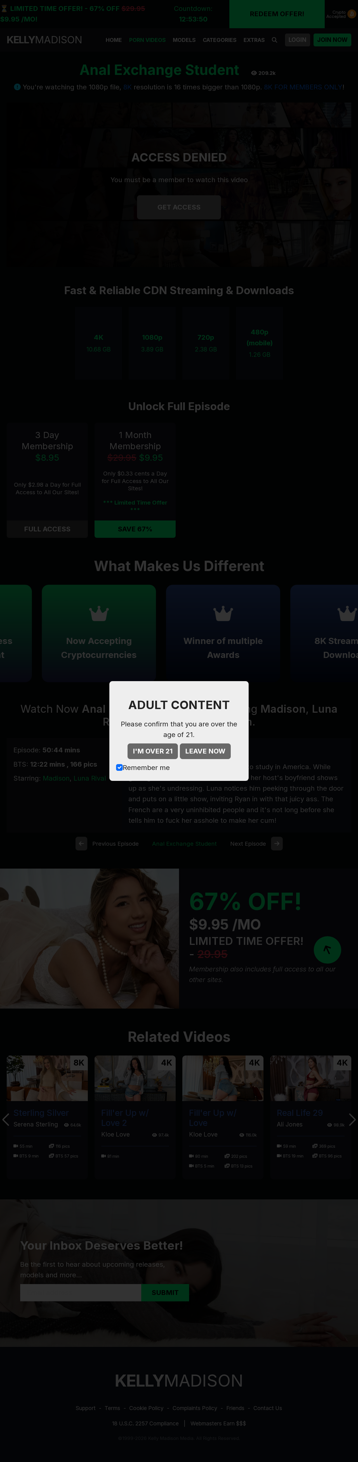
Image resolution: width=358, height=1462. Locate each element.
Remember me (146, 768)
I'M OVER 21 (153, 751)
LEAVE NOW (205, 751)
